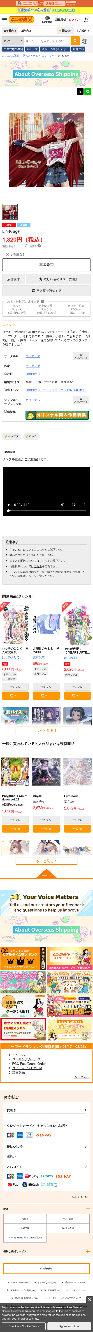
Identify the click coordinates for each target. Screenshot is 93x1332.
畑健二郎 (78, 49)
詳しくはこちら (81, 1196)
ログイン (74, 19)
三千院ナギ (9, 678)
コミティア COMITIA (27, 1068)
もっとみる (82, 1076)
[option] (46, 150)
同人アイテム (30, 55)
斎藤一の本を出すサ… (55, 49)
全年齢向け (10, 30)
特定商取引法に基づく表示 (27, 1298)
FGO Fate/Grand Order (29, 1063)
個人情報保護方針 (52, 1290)
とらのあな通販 (10, 55)
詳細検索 (84, 41)
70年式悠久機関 (13, 49)
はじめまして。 (12, 657)
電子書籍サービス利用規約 (22, 1290)
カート (18, 695)
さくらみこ (20, 1054)
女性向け (84, 30)
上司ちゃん (40, 673)
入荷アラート (81, 357)
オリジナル (9, 674)
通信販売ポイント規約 (75, 1282)
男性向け (67, 30)
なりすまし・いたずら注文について (65, 1298)
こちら (41, 549)
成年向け (26, 30)
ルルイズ (32, 49)
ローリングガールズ (26, 1059)
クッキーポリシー (78, 1290)
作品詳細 (15, 828)
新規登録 (60, 19)
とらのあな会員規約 (46, 1282)
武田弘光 (18, 1072)
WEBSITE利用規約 (19, 1282)
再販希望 (46, 264)
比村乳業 (39, 657)
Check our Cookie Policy (24, 1326)
